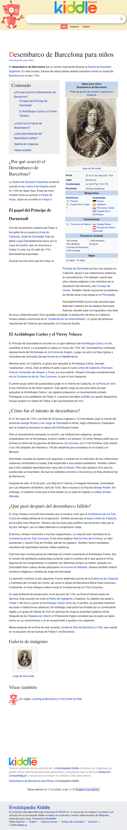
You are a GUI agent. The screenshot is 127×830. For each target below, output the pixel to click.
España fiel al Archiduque (101, 212)
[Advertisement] (63, 39)
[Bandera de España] (68, 204)
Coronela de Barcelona (77, 247)
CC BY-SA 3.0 (62, 812)
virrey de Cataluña (89, 368)
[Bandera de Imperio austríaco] (94, 201)
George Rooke (104, 224)
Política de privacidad (73, 821)
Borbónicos (72, 197)
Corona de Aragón (61, 352)
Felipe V (47, 199)
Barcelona (15, 75)
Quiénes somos (49, 821)
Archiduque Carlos (92, 343)
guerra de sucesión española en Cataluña (96, 93)
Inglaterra (101, 204)
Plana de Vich (107, 383)
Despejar (114, 19)
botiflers (85, 396)
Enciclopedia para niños (21, 60)
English (86, 26)
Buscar (121, 19)
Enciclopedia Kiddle (67, 768)
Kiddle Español (17, 821)
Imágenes (74, 26)
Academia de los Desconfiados (66, 319)
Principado (108, 295)
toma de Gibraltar (77, 567)
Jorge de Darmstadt (91, 168)
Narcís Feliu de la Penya (88, 538)
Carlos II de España (37, 186)
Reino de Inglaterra (60, 598)
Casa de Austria (18, 245)
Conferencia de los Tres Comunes (37, 376)
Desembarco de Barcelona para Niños (31, 781)
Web (64, 26)
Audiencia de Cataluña (104, 578)
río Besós (68, 467)
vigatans (48, 388)
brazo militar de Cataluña (101, 518)
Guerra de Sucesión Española (30, 182)
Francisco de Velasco (80, 224)
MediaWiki (50, 818)
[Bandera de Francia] (68, 201)
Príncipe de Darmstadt (76, 268)
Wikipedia (104, 815)
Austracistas (99, 197)
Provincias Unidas (105, 207)
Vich (80, 401)
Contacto (93, 821)
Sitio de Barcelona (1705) (88, 627)
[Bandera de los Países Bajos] (94, 207)
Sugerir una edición (87, 789)
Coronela (72, 443)
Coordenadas (73, 184)
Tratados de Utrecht (39, 616)
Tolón (58, 487)
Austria (100, 201)
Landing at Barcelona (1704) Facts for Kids (57, 699)
